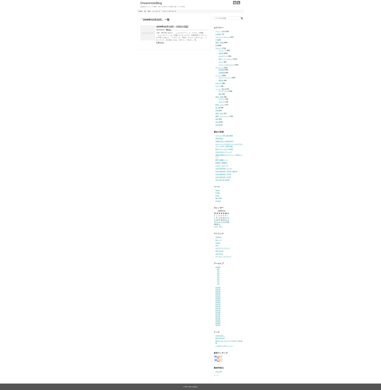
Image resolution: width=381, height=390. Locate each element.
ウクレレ (222, 99)
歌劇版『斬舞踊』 (221, 163)
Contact (218, 201)
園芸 (220, 94)
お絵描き (218, 34)
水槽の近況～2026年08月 (224, 141)
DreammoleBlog (151, 3)
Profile (140, 11)
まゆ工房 (218, 371)
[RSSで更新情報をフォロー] (238, 2)
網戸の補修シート (221, 160)
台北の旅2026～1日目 (223, 177)
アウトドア (219, 68)
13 (226, 218)
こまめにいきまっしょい (224, 346)
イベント (218, 75)
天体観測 (222, 72)
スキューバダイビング (169, 11)
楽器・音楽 (219, 97)
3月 (218, 280)
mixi (216, 245)
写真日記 (218, 237)
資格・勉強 (219, 42)
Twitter (217, 243)
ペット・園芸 (220, 89)
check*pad (219, 254)
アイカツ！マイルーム (223, 256)
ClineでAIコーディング (223, 152)
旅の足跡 (218, 198)
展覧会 (221, 80)
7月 (218, 271)
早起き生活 (219, 251)
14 (228, 218)
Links (217, 195)
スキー (221, 62)
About (217, 190)
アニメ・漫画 (220, 31)
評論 (217, 110)
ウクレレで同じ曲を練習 (224, 135)
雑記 (217, 119)
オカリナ (222, 102)
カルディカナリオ (221, 166)
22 (215, 222)
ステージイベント (225, 77)
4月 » (221, 226)
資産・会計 (219, 113)
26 (224, 222)
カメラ (217, 86)
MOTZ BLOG (220, 338)
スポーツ (218, 48)
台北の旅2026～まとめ (223, 168)
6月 (218, 273)
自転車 (221, 53)
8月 (218, 269)
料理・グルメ (220, 105)
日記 (169, 30)
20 (226, 220)
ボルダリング (223, 56)
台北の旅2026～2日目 (223, 174)
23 (217, 222)
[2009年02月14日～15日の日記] (147, 32)
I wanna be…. (220, 336)
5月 (218, 275)
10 (219, 218)
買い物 (217, 108)
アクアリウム (223, 91)
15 (215, 220)
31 (219, 224)
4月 (218, 278)
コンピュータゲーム (222, 37)
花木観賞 (222, 70)
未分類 (217, 125)
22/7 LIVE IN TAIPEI (222, 180)
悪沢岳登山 (219, 138)
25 (221, 222)
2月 (218, 282)
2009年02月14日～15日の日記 (172, 26)
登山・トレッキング (154, 11)
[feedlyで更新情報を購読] (234, 2)
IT (216, 40)
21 (228, 220)
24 (219, 222)
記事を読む (160, 42)
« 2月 (216, 226)
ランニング (223, 50)
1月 (218, 284)
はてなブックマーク (222, 248)
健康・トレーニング (222, 116)
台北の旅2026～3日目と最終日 (226, 171)
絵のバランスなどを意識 (224, 149)
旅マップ (218, 240)
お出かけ (218, 83)
